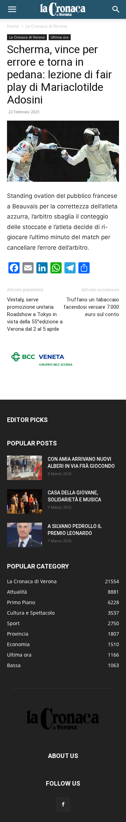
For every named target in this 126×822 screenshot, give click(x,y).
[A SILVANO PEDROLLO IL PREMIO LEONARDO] (24, 535)
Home (13, 26)
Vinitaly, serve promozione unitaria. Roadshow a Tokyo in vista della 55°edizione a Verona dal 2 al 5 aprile (35, 314)
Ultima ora (60, 37)
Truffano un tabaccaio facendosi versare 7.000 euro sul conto (91, 306)
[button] (12, 9)
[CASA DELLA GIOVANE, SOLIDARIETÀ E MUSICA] (24, 501)
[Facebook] (63, 805)
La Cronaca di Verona (46, 26)
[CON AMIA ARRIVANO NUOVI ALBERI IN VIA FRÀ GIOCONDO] (24, 468)
